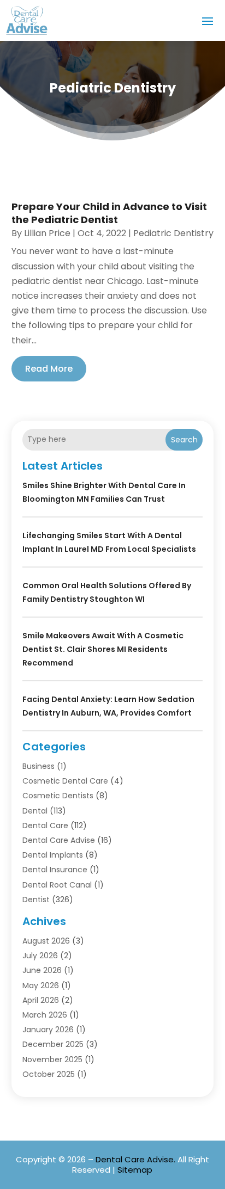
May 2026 (40, 985)
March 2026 (44, 1014)
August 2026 (46, 940)
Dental (35, 810)
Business (38, 766)
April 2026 (40, 1000)
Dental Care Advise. (135, 1159)
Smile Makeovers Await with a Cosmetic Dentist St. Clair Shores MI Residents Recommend (102, 649)
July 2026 (40, 955)
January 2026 (48, 1029)
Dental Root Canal (57, 884)
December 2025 (53, 1044)
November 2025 (52, 1059)
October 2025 (48, 1074)
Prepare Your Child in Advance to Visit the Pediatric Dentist (109, 213)
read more (49, 368)
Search (184, 439)
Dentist (36, 899)
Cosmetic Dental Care (65, 780)
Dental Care (45, 825)
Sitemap (134, 1169)
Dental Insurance (54, 869)
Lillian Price (47, 233)
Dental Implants (52, 854)
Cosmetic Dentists (57, 795)
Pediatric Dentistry (173, 233)
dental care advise (58, 840)
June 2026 (42, 970)
